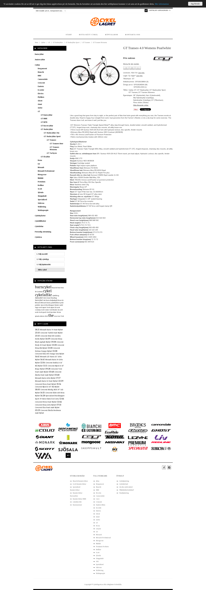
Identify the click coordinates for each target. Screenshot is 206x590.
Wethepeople (43, 210)
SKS (97, 561)
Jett (44, 300)
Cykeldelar (39, 226)
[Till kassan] (146, 10)
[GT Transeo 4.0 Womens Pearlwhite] (95, 70)
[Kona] (114, 437)
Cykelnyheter (40, 215)
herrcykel (39, 300)
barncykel (43, 286)
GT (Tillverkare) (157, 100)
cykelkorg (55, 295)
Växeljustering (124, 493)
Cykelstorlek (77, 502)
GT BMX (44, 118)
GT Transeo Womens (100, 42)
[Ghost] (161, 430)
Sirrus (59, 312)
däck (44, 298)
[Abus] (45, 425)
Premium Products (102, 546)
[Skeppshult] (91, 448)
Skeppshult (42, 196)
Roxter (57, 305)
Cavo (98, 499)
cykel (47, 290)
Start (69, 35)
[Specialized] (138, 448)
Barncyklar (39, 54)
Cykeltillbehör (40, 221)
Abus (97, 481)
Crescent (41, 83)
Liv (39, 164)
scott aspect (42, 307)
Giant (40, 104)
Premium (41, 182)
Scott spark (42, 312)
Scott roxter (45, 310)
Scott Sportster (51, 312)
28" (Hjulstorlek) (139, 95)
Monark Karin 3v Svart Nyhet (46, 381)
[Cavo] (45, 430)
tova (55, 316)
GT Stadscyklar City (51, 133)
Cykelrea (38, 237)
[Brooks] (138, 425)
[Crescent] (68, 430)
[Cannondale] (161, 424)
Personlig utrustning (43, 232)
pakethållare (55, 303)
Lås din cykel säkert (126, 487)
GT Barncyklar (46, 115)
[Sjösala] (68, 449)
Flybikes (41, 97)
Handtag (54, 298)
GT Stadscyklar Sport (73, 42)
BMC (39, 75)
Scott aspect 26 (51, 307)
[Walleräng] (43, 456)
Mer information (162, 4)
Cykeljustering (124, 481)
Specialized (42, 199)
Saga (36, 307)
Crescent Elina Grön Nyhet (46, 405)
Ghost (40, 100)
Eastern (41, 86)
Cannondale (43, 79)
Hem (36, 42)
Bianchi (41, 72)
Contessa (40, 291)
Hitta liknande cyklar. (141, 105)
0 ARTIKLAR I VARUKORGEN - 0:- (160, 10)
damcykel (39, 298)
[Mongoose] (91, 442)
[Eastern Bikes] (91, 430)
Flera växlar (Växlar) (141, 102)
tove (58, 316)
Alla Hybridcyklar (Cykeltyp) (143, 98)
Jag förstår (195, 4)
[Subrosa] (161, 448)
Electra (40, 93)
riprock (43, 305)
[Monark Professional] (68, 442)
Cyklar (43, 42)
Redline (41, 185)
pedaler (37, 305)
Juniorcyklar (40, 59)
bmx (58, 288)
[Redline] (161, 442)
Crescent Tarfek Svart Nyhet (51, 333)
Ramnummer (77, 505)
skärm (42, 316)
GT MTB (44, 122)
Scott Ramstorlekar (79, 484)
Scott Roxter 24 (54, 310)
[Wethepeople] (68, 455)
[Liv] (161, 437)
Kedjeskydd (53, 300)
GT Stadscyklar (58, 42)
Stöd (46, 316)
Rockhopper (50, 305)
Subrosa (41, 203)
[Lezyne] (138, 437)
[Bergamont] (68, 426)
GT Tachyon (52, 153)
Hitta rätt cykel (88, 35)
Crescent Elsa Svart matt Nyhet (47, 407)
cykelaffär (43, 294)
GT (49, 42)
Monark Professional (46, 171)
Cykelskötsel (123, 484)
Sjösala (40, 192)
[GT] (91, 437)
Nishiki (40, 178)
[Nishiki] (114, 442)
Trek (62, 316)
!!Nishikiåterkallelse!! (126, 490)
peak (61, 303)
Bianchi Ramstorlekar (80, 481)
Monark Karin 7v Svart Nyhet (51, 329)
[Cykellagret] (103, 22)
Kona (40, 160)
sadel (61, 305)
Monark (41, 167)
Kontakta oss (132, 35)
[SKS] (114, 449)
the (51, 315)
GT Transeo (86, 42)
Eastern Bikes (100, 505)
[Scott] (45, 449)
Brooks (98, 493)
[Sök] (65, 11)
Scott (40, 189)
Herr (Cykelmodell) (153, 95)
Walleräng (42, 207)
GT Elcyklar (45, 156)
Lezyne (98, 529)
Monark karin (46, 303)
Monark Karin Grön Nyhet (45, 378)
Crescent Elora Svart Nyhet (46, 384)
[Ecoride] (111, 432)
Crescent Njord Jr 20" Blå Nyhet (47, 387)
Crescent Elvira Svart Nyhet (46, 402)
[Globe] (68, 437)
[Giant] (45, 437)
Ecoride (41, 90)
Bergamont (42, 68)
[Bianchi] (91, 426)
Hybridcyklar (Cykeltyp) (142, 100)
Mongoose (42, 174)
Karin (48, 300)
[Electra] (138, 431)
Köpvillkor (111, 35)
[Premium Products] (137, 443)
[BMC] (114, 425)
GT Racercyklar (47, 126)
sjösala (37, 316)
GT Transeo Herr (56, 143)
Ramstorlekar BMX (79, 499)
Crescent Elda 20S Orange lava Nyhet (49, 354)
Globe (40, 108)
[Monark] (45, 442)
